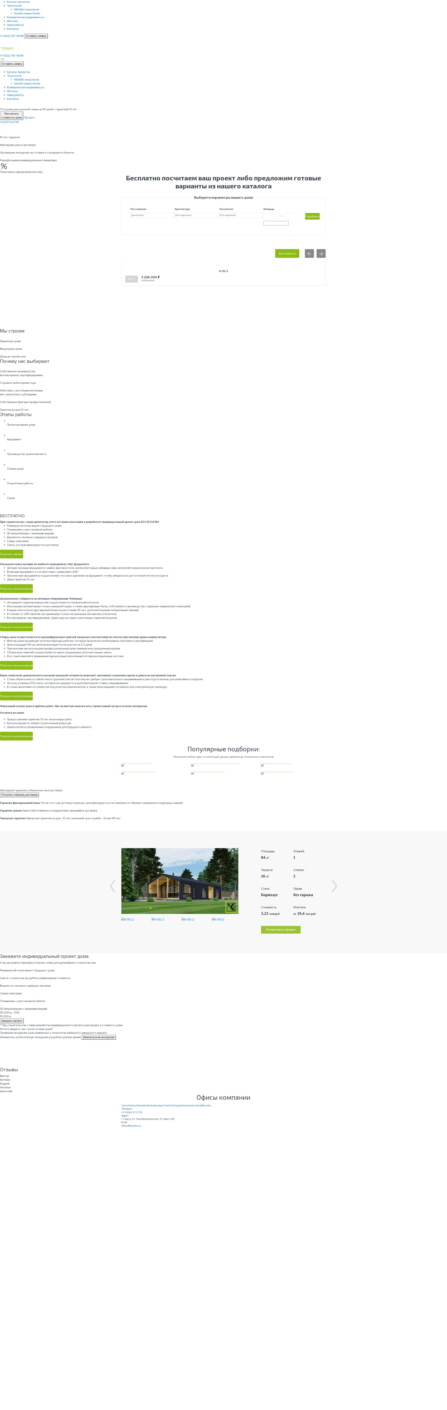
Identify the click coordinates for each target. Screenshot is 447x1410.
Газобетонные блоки (27, 13)
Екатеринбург (156, 1105)
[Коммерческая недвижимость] (223, 765)
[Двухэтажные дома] (293, 773)
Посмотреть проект (281, 930)
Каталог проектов (18, 2)
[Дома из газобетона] (153, 773)
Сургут (125, 1105)
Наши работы (15, 25)
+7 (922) (11, 36)
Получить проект (11, 554)
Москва (206, 1105)
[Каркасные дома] (153, 765)
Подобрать (312, 216)
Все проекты (287, 253)
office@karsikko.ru (131, 1125)
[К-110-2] (179, 881)
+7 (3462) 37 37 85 (131, 1112)
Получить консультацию (16, 588)
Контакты (13, 29)
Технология (14, 6)
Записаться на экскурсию (99, 1037)
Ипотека (12, 21)
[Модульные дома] (293, 765)
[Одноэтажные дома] (223, 773)
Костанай (197, 1105)
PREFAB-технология (26, 9)
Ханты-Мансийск (138, 1105)
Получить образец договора (19, 794)
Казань (187, 1105)
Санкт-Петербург (173, 1105)
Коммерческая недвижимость (25, 17)
